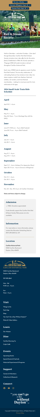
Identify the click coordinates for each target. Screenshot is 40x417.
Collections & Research (10, 377)
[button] (20, 2)
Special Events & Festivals (11, 359)
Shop (4, 313)
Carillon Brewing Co (9, 341)
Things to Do (7, 307)
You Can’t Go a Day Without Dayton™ (15, 317)
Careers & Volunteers (9, 373)
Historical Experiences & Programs (14, 362)
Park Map (6, 310)
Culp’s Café (6, 344)
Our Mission (7, 331)
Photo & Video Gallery (10, 320)
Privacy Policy (20, 413)
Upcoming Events (8, 355)
